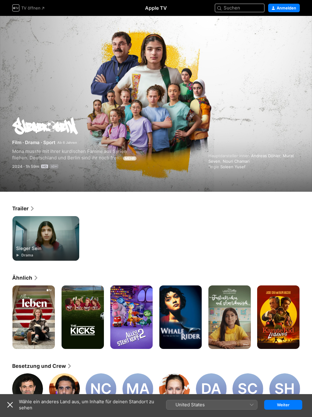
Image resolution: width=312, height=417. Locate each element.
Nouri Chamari (236, 161)
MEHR (130, 158)
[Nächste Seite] (306, 317)
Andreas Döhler (265, 155)
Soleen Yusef (233, 166)
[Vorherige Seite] (6, 317)
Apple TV (156, 8)
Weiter (283, 404)
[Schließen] (10, 405)
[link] (23, 208)
